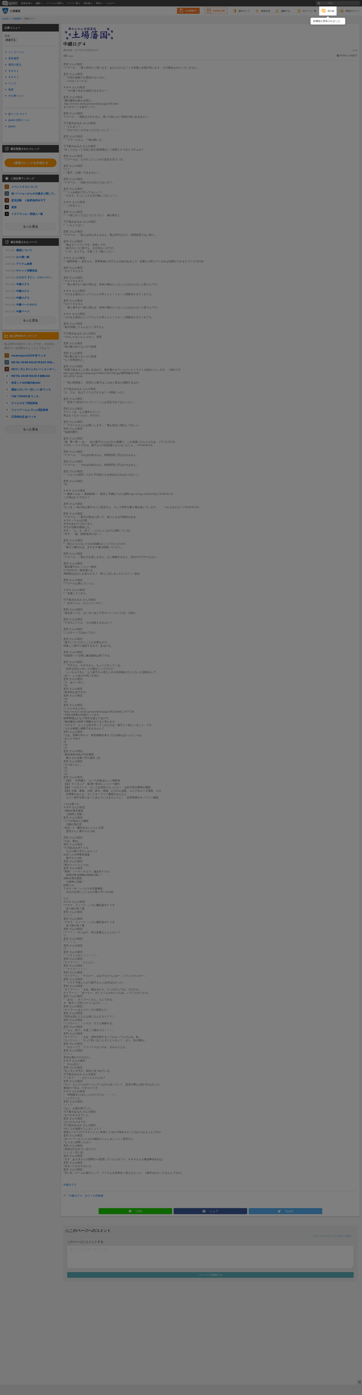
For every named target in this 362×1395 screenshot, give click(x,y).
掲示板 (330, 10)
